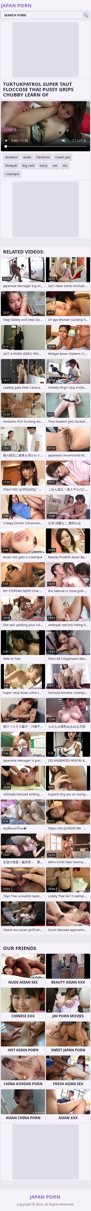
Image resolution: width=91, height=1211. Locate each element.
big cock (28, 165)
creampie (12, 174)
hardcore (43, 157)
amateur (11, 157)
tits (65, 165)
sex (55, 165)
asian (27, 157)
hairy (43, 165)
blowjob (11, 165)
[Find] (86, 15)
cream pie (62, 157)
